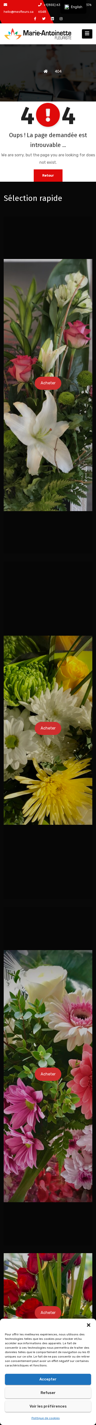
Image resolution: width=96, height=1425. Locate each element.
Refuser (48, 1393)
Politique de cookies (46, 1418)
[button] (88, 1324)
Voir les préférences (48, 1406)
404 (58, 71)
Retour (48, 175)
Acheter (48, 383)
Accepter (48, 1379)
